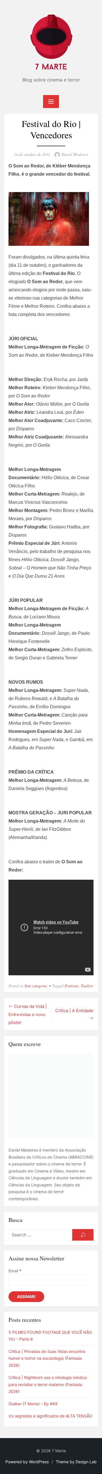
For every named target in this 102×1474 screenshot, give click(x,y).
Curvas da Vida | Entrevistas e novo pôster (27, 1014)
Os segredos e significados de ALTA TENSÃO (50, 1415)
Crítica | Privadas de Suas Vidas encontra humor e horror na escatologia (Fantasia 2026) (46, 1358)
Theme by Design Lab (76, 1461)
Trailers (87, 985)
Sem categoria (35, 985)
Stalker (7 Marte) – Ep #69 (33, 1403)
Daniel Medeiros (74, 154)
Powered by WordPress (27, 1461)
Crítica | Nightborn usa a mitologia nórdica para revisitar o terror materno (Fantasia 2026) (47, 1384)
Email (15, 1270)
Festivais (71, 985)
